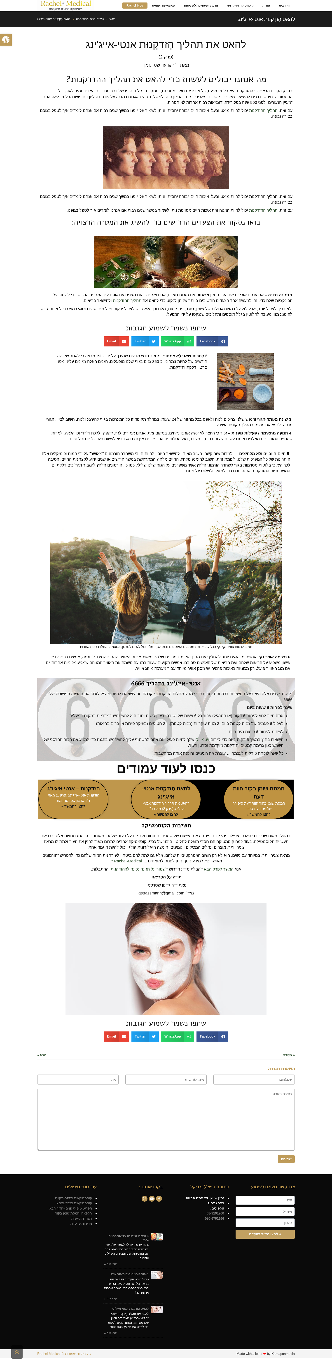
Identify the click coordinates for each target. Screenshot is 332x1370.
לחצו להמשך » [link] (259, 814)
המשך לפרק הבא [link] (219, 869)
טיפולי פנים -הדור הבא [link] (90, 19)
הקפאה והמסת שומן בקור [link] (73, 1213)
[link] (6, 40)
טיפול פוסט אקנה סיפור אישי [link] (129, 1274)
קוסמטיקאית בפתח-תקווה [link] (73, 1198)
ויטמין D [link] (202, 739)
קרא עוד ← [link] (110, 1264)
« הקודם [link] (289, 1055)
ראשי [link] (112, 19)
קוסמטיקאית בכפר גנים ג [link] (74, 1203)
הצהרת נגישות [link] (81, 1218)
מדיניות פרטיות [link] (81, 1223)
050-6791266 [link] (214, 1218)
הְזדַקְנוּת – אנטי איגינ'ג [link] (73, 788)
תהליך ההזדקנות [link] (263, 110)
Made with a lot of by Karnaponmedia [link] (265, 1354)
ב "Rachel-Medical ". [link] (128, 861)
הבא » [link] (41, 1055)
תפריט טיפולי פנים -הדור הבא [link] (70, 1208)
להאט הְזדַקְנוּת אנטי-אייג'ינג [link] (130, 1308)
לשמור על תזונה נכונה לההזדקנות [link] (139, 869)
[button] (212, 341)
